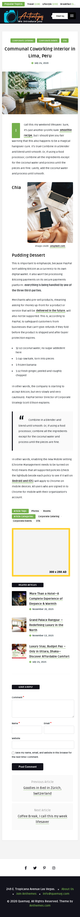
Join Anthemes (26, 893)
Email (47, 723)
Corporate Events (48, 40)
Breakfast (68, 4)
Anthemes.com (40, 905)
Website (16, 738)
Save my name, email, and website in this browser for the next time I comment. (42, 755)
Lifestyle (50, 4)
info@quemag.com (56, 893)
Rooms (47, 511)
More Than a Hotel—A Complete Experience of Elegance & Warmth (46, 598)
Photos (35, 511)
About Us (68, 889)
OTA (65, 40)
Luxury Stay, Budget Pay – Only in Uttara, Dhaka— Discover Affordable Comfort (49, 651)
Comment (18, 697)
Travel (33, 4)
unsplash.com (57, 246)
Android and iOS (22, 481)
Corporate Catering (22, 40)
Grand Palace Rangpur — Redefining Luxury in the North (46, 625)
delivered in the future (50, 310)
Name (16, 723)
